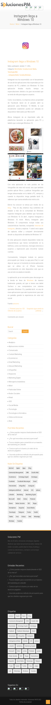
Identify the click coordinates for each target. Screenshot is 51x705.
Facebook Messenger (24, 481)
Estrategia (34, 477)
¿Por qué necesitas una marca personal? (23, 438)
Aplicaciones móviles (16, 346)
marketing (20, 494)
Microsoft (11, 499)
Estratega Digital (23, 477)
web (30, 516)
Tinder (29, 512)
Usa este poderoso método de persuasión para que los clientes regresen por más (25, 456)
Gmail (35, 481)
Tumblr (36, 512)
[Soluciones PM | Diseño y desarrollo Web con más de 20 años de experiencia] (15, 7)
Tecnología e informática (17, 413)
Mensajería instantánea (17, 382)
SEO (10, 401)
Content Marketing (15, 354)
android (11, 468)
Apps (24, 468)
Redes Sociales (23, 69)
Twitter (11, 516)
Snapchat (21, 508)
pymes (11, 503)
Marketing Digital (15, 378)
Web (16, 72)
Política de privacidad (25, 702)
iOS (32, 490)
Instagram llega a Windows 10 (23, 61)
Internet (26, 490)
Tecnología (11, 72)
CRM (27, 472)
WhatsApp (37, 516)
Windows (28, 75)
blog (9, 208)
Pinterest (32, 499)
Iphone (38, 490)
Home (12, 24)
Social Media (32, 69)
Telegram (21, 512)
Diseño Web (35, 472)
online (25, 499)
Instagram (12, 75)
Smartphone (12, 508)
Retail (11, 397)
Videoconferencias (16, 417)
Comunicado (13, 350)
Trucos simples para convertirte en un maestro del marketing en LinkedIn (25, 443)
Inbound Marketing (15, 366)
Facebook (12, 481)
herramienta (12, 486)
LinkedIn (11, 494)
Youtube (19, 521)
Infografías (12, 370)
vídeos (23, 516)
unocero (16, 304)
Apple (18, 468)
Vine (17, 516)
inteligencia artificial (15, 490)
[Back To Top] (48, 702)
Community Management (16, 472)
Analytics (12, 342)
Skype (34, 503)
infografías (22, 486)
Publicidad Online (15, 390)
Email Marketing (14, 362)
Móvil (17, 24)
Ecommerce (13, 358)
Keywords (12, 374)
